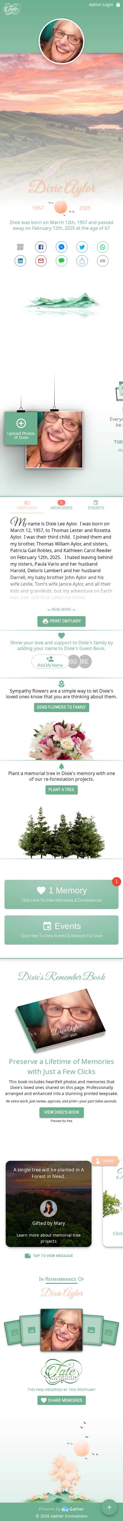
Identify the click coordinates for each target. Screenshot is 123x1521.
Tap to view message (53, 1256)
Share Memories (64, 1400)
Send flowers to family (61, 707)
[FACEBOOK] (41, 247)
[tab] (27, 505)
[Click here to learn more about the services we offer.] (61, 1373)
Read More (61, 610)
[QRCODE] (20, 247)
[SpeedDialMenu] (109, 1507)
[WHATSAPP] (102, 247)
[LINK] (102, 261)
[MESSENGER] (61, 247)
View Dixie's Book (61, 1112)
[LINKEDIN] (20, 261)
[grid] (61, 424)
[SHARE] (82, 261)
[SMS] (61, 261)
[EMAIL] (41, 261)
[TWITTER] (82, 247)
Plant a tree (61, 789)
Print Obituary (65, 621)
